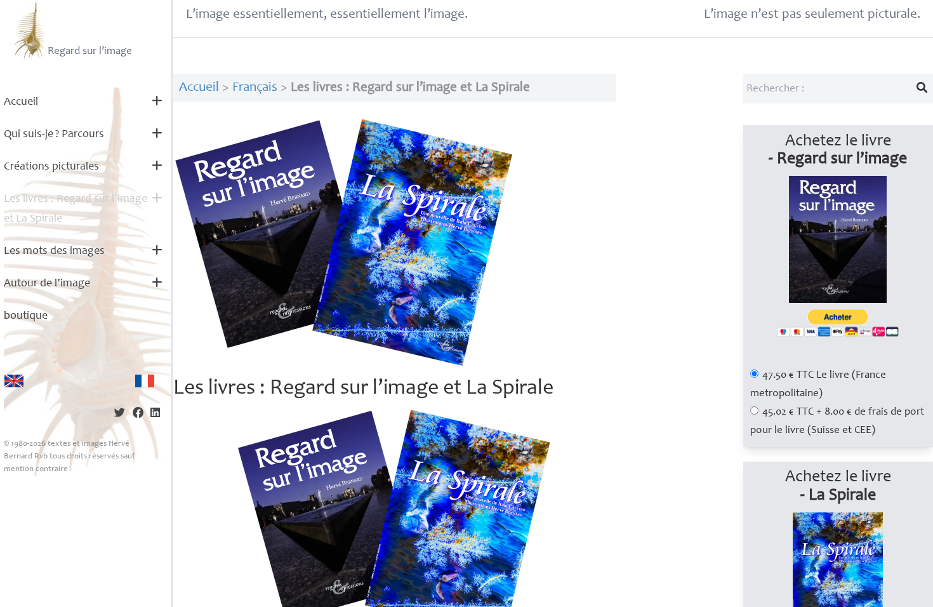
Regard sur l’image (90, 51)
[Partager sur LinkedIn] (155, 414)
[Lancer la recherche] (922, 88)
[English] (14, 381)
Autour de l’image (47, 284)
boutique (26, 316)
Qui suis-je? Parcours (54, 134)
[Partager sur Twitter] (119, 414)
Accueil (21, 102)
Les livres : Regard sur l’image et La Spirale (75, 209)
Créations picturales (51, 167)
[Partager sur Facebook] (138, 414)
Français (254, 88)
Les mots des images (54, 251)
